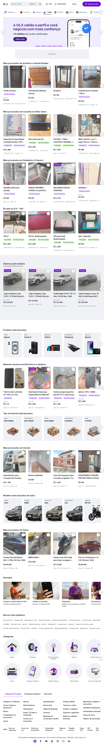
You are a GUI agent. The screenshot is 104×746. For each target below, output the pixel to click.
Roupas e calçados (70, 709)
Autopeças (83, 12)
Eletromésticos (29, 705)
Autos (71, 12)
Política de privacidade (35, 729)
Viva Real (97, 729)
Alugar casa (84, 628)
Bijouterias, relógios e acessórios (91, 703)
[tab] (13, 694)
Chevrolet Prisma (74, 620)
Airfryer (43, 624)
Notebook (71, 624)
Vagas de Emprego (50, 709)
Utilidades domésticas (91, 708)
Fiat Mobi (6, 624)
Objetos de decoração (91, 719)
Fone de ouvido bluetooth (11, 628)
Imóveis (60, 12)
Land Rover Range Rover (60, 620)
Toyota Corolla (86, 620)
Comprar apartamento (45, 628)
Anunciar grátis (93, 4)
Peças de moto (89, 715)
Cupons (38, 12)
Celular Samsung (34, 624)
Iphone (25, 624)
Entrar (74, 4)
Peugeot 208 (18, 620)
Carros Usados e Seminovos (9, 706)
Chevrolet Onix (8, 620)
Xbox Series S (25, 628)
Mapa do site (62, 729)
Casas (5, 721)
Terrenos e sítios (69, 705)
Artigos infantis (69, 702)
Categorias (11, 12)
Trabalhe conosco (71, 729)
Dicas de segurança (12, 729)
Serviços (46, 713)
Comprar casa (73, 628)
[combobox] (26, 4)
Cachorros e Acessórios (28, 720)
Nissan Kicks (97, 620)
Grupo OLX (82, 729)
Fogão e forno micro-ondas (84, 624)
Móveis (26, 702)
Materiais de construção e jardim (50, 717)
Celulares (96, 12)
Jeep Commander (44, 620)
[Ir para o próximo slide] (102, 86)
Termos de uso (25, 729)
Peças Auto (47, 705)
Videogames (28, 709)
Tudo (49, 12)
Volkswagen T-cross (30, 620)
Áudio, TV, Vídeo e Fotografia (30, 714)
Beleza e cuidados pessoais (70, 717)
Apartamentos (48, 702)
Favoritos (26, 12)
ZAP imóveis (90, 729)
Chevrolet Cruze (16, 624)
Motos (5, 711)
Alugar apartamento (61, 628)
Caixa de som (62, 624)
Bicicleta (34, 628)
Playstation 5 (52, 624)
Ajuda (5, 729)
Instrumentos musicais (92, 711)
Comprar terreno (94, 628)
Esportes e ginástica (71, 713)
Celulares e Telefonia (11, 702)
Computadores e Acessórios (9, 716)
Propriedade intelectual (49, 729)
